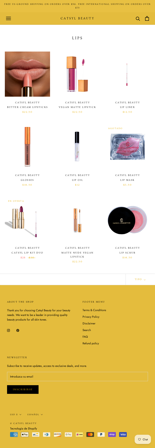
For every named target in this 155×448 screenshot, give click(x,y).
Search (87, 330)
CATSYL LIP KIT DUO (27, 252)
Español (33, 414)
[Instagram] (8, 330)
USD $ (14, 414)
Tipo (139, 279)
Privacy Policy (91, 317)
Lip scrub (127, 252)
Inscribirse (23, 389)
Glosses (27, 180)
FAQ (85, 337)
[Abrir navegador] (8, 18)
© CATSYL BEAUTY (23, 423)
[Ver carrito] (147, 18)
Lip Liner (127, 107)
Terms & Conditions (94, 310)
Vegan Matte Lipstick (77, 107)
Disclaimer (89, 323)
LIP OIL (77, 180)
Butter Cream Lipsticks (27, 107)
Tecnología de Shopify (23, 428)
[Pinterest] (17, 330)
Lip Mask (127, 180)
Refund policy (91, 343)
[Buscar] (138, 18)
